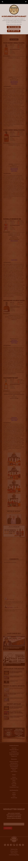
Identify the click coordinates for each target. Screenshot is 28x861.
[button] (26, 1)
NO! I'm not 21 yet (13, 31)
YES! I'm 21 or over (14, 27)
